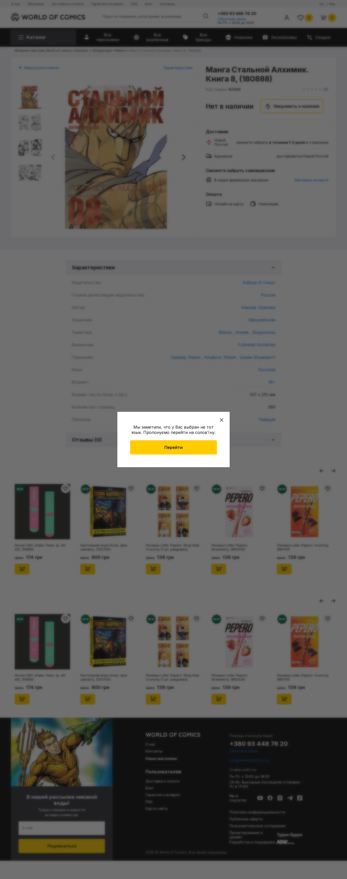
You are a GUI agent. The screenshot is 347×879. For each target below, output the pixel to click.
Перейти (173, 447)
